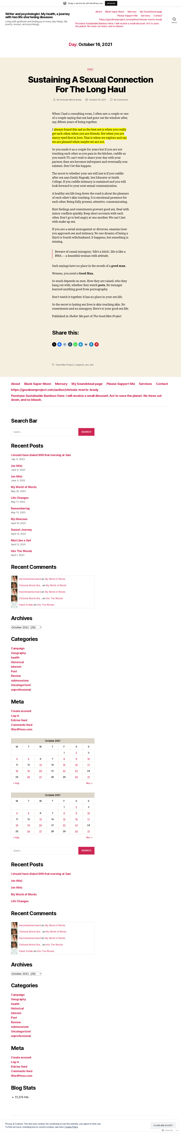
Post (90, 69)
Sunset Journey (21, 529)
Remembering (20, 508)
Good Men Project (65, 364)
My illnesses (19, 519)
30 (76, 777)
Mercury (132, 11)
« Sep (16, 783)
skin (92, 364)
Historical (17, 662)
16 (76, 764)
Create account (21, 711)
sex (87, 364)
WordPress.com (21, 729)
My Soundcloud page (151, 11)
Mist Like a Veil (21, 540)
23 (76, 771)
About (98, 11)
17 (88, 764)
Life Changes (20, 497)
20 (40, 771)
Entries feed (19, 720)
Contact (157, 15)
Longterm (79, 364)
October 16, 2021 (97, 99)
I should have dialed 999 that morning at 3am (41, 455)
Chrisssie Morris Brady (70, 99)
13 (40, 764)
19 (28, 771)
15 (64, 764)
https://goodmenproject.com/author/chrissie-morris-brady (130, 19)
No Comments (121, 99)
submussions (20, 680)
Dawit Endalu (26, 604)
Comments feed (21, 725)
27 (40, 777)
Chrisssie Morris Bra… (30, 585)
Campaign (18, 648)
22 (64, 771)
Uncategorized (21, 685)
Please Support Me (127, 15)
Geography (18, 653)
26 (28, 777)
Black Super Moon (114, 11)
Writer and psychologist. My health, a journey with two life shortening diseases (37, 15)
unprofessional (21, 689)
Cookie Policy (71, 1127)
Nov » (89, 783)
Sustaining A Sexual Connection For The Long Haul (90, 84)
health (15, 657)
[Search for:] (43, 432)
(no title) (16, 465)
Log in (15, 715)
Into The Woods (21, 551)
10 (88, 758)
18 (17, 771)
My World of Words (24, 487)
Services (145, 15)
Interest (16, 666)
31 (88, 777)
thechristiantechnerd (30, 579)
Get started (111, 3)
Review (16, 676)
